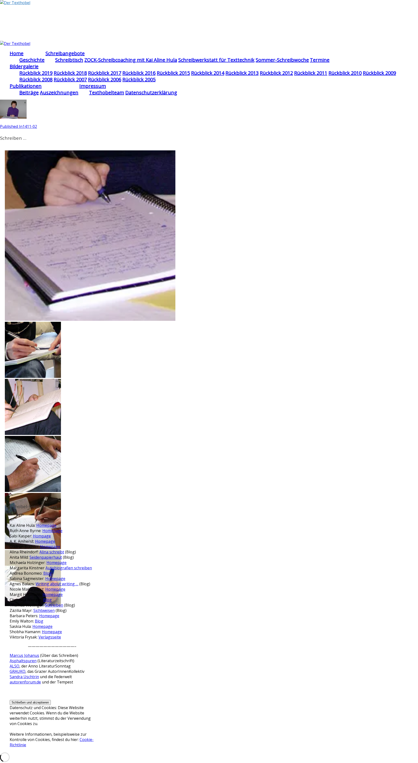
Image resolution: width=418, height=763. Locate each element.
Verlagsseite (49, 637)
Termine (319, 60)
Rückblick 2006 (104, 79)
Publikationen (26, 86)
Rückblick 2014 (207, 73)
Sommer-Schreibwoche (282, 60)
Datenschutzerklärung (151, 92)
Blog (47, 573)
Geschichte (32, 60)
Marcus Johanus (24, 655)
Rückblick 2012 (276, 73)
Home (16, 53)
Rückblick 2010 (345, 73)
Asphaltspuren (23, 660)
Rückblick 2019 (35, 73)
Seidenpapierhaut (46, 557)
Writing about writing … (57, 584)
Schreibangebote (65, 53)
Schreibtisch (69, 60)
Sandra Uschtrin (24, 676)
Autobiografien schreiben (68, 568)
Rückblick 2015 (173, 73)
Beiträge (29, 92)
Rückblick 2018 (70, 73)
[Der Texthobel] (15, 2)
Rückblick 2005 (139, 79)
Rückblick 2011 (310, 73)
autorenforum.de (25, 682)
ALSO (14, 666)
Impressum (92, 86)
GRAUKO (17, 671)
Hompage (42, 536)
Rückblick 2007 (70, 79)
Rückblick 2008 (35, 79)
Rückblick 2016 (139, 73)
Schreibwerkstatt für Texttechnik (216, 60)
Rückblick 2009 (379, 73)
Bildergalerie (24, 66)
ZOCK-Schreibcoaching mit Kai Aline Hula (130, 60)
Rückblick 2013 (242, 73)
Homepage (46, 525)
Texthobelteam (106, 92)
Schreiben (54, 605)
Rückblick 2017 (104, 73)
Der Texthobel (32, 16)
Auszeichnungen (59, 92)
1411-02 (18, 126)
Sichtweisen (44, 610)
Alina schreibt (51, 552)
